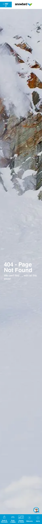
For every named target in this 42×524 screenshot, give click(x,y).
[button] (13, 519)
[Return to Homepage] (23, 4)
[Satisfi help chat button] (36, 510)
